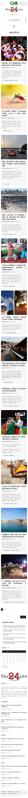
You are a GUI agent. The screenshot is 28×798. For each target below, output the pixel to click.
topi (15, 234)
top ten (17, 550)
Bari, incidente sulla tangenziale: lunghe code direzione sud (14, 163)
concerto (7, 602)
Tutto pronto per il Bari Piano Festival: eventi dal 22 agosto (14, 364)
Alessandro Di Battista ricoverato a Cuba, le (12, 738)
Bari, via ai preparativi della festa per (11, 750)
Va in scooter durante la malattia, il (10, 777)
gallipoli (13, 550)
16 (10, 658)
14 (3, 658)
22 (7, 660)
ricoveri (16, 405)
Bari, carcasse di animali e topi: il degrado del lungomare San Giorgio (14, 217)
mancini (6, 455)
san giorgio (10, 234)
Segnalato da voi (11, 221)
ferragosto (7, 550)
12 (20, 655)
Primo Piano (14, 587)
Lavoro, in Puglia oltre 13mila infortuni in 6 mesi (14, 487)
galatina (16, 602)
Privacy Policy (11, 791)
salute (10, 130)
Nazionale (9, 441)
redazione (4, 67)
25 (17, 660)
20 (24, 658)
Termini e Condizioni (12, 793)
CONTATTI (17, 791)
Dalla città (9, 168)
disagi (11, 602)
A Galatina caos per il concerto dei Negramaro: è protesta (14, 583)
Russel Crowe (13, 333)
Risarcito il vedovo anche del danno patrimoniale (14, 766)
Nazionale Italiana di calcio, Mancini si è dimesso (14, 437)
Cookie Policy (4, 793)
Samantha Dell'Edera (6, 587)
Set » (7, 667)
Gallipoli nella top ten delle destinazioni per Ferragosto (14, 535)
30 (10, 662)
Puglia (8, 321)
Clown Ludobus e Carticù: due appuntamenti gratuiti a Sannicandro (14, 267)
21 (3, 660)
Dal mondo (9, 393)
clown (6, 286)
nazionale (11, 455)
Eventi (8, 67)
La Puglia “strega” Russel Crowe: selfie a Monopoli (14, 318)
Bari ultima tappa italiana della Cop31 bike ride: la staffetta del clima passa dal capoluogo (14, 642)
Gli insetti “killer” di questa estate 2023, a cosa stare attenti (14, 113)
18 (17, 658)
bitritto (6, 80)
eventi (16, 80)
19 (20, 658)
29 (7, 662)
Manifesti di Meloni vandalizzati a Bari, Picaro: (13, 756)
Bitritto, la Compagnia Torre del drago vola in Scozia (14, 64)
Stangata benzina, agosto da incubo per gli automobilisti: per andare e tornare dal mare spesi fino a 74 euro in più (14, 626)
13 (24, 655)
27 (24, 660)
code (8, 184)
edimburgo (11, 80)
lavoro (11, 503)
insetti (6, 130)
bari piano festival (9, 382)
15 (7, 658)
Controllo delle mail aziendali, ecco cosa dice (13, 783)
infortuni (7, 503)
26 (20, 660)
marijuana (11, 405)
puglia (7, 333)
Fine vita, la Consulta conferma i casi (10, 772)
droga (6, 405)
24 (14, 660)
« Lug (3, 667)
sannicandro (12, 286)
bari (5, 184)
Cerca (23, 617)
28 (3, 662)
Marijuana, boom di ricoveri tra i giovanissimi (14, 389)
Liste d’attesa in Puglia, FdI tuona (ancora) (12, 744)
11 (17, 655)
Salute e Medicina (10, 118)
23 (10, 660)
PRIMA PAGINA (4, 791)
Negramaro (21, 602)
